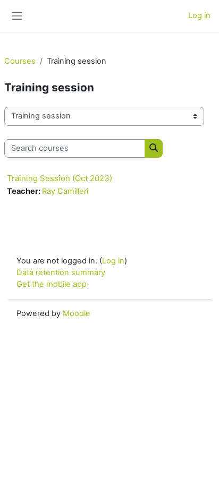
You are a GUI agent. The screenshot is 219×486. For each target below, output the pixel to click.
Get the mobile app (51, 284)
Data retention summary (60, 272)
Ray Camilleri (65, 191)
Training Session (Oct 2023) (59, 178)
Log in (199, 15)
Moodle (76, 313)
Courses (20, 61)
